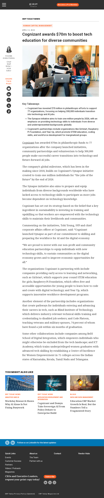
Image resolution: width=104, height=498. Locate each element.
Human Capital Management (37, 26)
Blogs (73, 394)
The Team (34, 457)
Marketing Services (92, 4)
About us (33, 453)
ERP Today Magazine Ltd (49, 494)
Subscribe (49, 477)
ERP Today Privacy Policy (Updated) (20, 494)
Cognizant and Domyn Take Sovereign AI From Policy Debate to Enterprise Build (51, 408)
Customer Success (13, 461)
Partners (9, 465)
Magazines (10, 472)
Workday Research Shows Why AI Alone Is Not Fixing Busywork (19, 404)
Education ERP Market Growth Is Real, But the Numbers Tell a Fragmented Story (83, 406)
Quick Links (10, 453)
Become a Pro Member (68, 5)
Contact (57, 453)
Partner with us (36, 461)
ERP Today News (31, 19)
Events (8, 457)
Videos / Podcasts (13, 468)
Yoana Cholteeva (9, 57)
